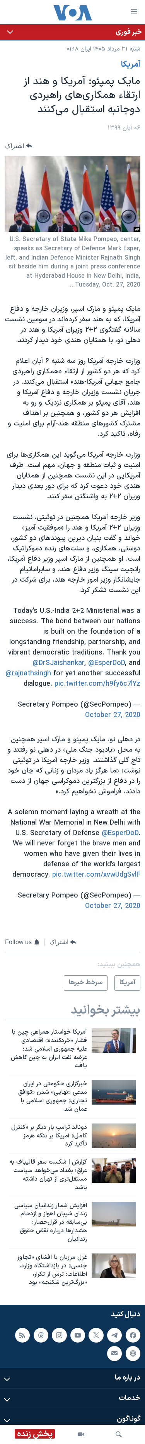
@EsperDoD (106, 663)
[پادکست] (133, 1353)
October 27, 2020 (112, 715)
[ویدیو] (81, 1434)
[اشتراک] (114, 1353)
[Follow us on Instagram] (59, 1335)
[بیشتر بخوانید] (72, 32)
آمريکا (130, 65)
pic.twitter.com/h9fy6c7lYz (97, 684)
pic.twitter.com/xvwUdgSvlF (96, 875)
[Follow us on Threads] (41, 1335)
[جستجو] (118, 1434)
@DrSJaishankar (58, 663)
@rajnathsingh (28, 673)
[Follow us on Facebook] (133, 1335)
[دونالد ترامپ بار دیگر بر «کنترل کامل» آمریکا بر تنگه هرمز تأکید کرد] (114, 1135)
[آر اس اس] (22, 1335)
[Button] (18, 146)
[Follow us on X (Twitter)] (96, 1335)
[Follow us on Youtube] (77, 1335)
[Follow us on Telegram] (114, 1335)
